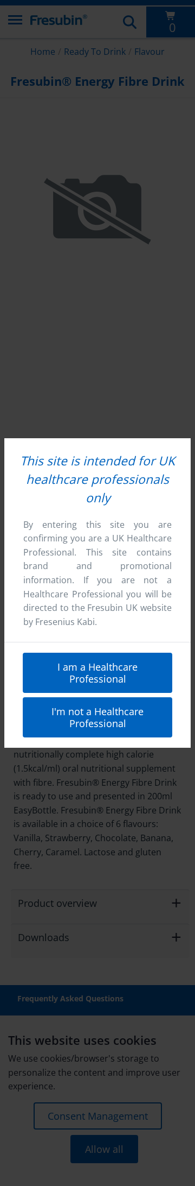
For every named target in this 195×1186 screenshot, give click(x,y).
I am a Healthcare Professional (97, 672)
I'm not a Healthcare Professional (97, 717)
